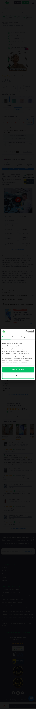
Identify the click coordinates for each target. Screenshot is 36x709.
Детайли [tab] (15, 337)
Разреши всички (18, 369)
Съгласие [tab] (5, 337)
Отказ (18, 376)
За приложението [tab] (27, 337)
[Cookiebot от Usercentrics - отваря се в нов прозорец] (25, 331)
